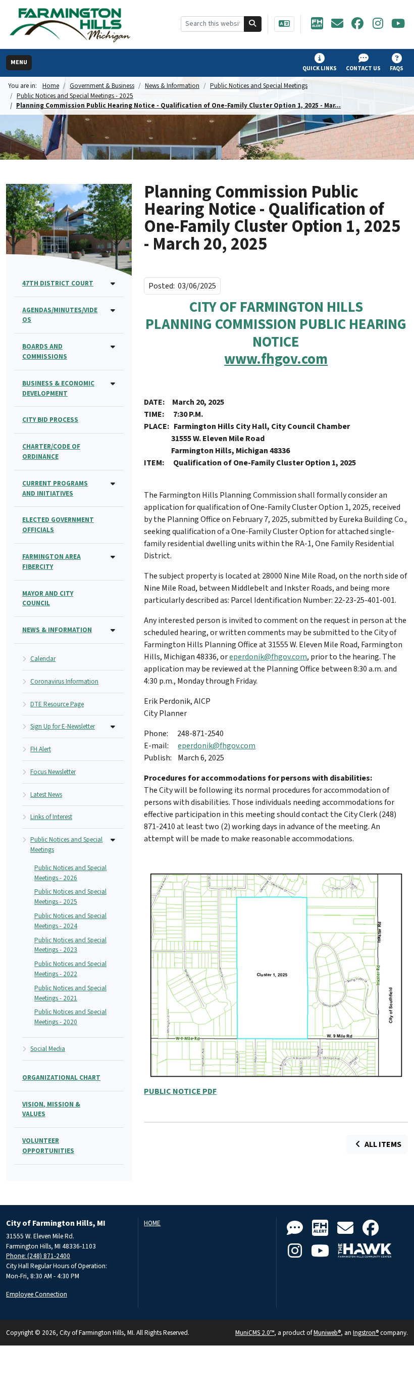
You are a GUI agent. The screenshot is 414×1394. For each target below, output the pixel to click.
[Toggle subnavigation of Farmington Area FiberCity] (113, 557)
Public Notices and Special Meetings (258, 85)
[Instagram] (378, 24)
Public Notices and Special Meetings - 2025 (75, 96)
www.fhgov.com (276, 359)
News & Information (172, 85)
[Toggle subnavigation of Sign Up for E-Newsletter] (113, 727)
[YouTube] (398, 24)
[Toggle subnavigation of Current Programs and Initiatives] (113, 484)
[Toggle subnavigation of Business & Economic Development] (113, 384)
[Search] (253, 24)
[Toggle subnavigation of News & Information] (113, 631)
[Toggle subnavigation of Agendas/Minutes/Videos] (113, 311)
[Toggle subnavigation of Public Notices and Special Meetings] (113, 840)
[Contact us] (294, 1228)
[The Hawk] (365, 1251)
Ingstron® (366, 1332)
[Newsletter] (337, 24)
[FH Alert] (317, 24)
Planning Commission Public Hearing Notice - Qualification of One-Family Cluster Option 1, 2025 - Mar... (178, 105)
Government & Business (102, 85)
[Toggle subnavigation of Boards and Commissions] (113, 347)
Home (50, 85)
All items (382, 1144)
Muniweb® (327, 1332)
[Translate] (284, 24)
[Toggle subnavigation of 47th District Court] (113, 284)
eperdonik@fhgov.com (268, 656)
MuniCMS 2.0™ (254, 1332)
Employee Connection (36, 1294)
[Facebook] (357, 24)
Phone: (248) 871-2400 (38, 1256)
